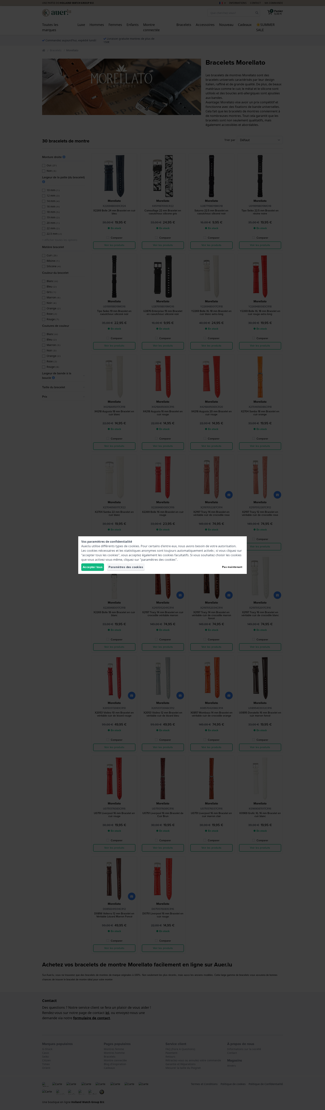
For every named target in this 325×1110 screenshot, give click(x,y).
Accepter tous (93, 567)
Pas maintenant (232, 567)
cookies (133, 546)
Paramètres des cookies (126, 567)
